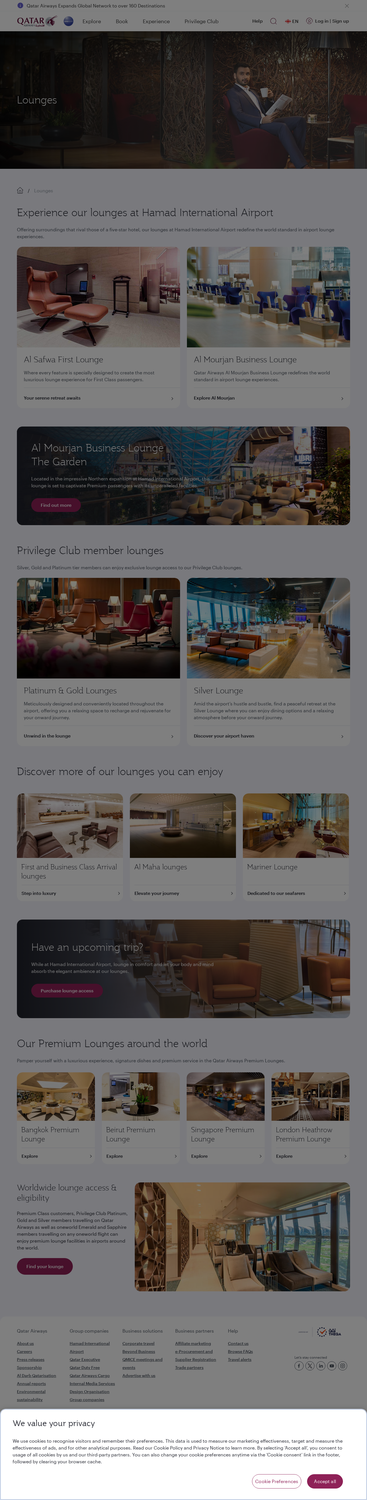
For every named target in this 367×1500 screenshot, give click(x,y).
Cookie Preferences (276, 1481)
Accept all (325, 1481)
